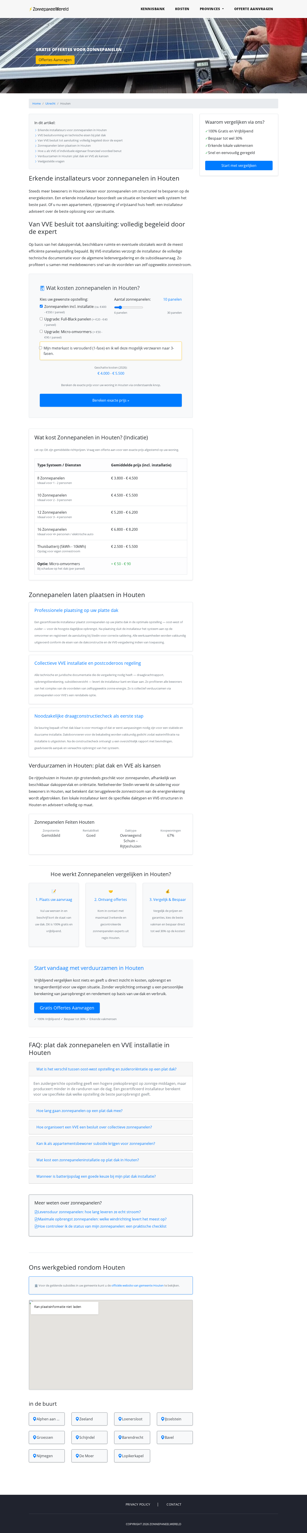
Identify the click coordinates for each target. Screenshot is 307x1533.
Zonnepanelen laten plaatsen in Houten (64, 145)
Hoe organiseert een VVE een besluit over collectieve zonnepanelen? (94, 1127)
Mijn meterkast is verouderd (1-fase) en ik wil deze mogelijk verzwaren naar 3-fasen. (109, 351)
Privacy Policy (138, 1504)
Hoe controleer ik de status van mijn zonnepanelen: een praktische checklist (102, 1226)
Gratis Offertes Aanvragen (67, 1008)
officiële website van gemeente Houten (137, 1285)
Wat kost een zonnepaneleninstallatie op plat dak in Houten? (87, 1159)
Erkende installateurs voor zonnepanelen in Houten (72, 130)
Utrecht (50, 103)
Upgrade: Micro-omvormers (73, 334)
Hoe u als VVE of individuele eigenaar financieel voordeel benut (79, 151)
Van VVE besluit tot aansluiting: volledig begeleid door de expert (80, 140)
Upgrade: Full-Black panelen (75, 322)
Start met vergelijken (238, 165)
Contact (174, 1504)
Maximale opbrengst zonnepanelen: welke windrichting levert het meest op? (102, 1219)
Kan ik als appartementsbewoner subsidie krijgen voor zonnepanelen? (95, 1143)
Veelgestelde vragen (51, 161)
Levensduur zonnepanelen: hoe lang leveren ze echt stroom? (89, 1211)
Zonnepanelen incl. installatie (75, 309)
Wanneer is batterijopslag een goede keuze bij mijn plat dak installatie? (96, 1176)
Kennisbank (153, 9)
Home (36, 103)
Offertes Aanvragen (55, 59)
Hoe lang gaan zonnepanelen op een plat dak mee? (79, 1110)
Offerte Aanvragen (253, 9)
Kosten (182, 9)
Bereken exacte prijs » (110, 400)
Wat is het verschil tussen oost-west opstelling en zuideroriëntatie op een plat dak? (106, 1069)
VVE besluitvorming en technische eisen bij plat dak (71, 135)
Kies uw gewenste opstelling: (64, 299)
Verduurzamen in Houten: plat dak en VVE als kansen (73, 156)
